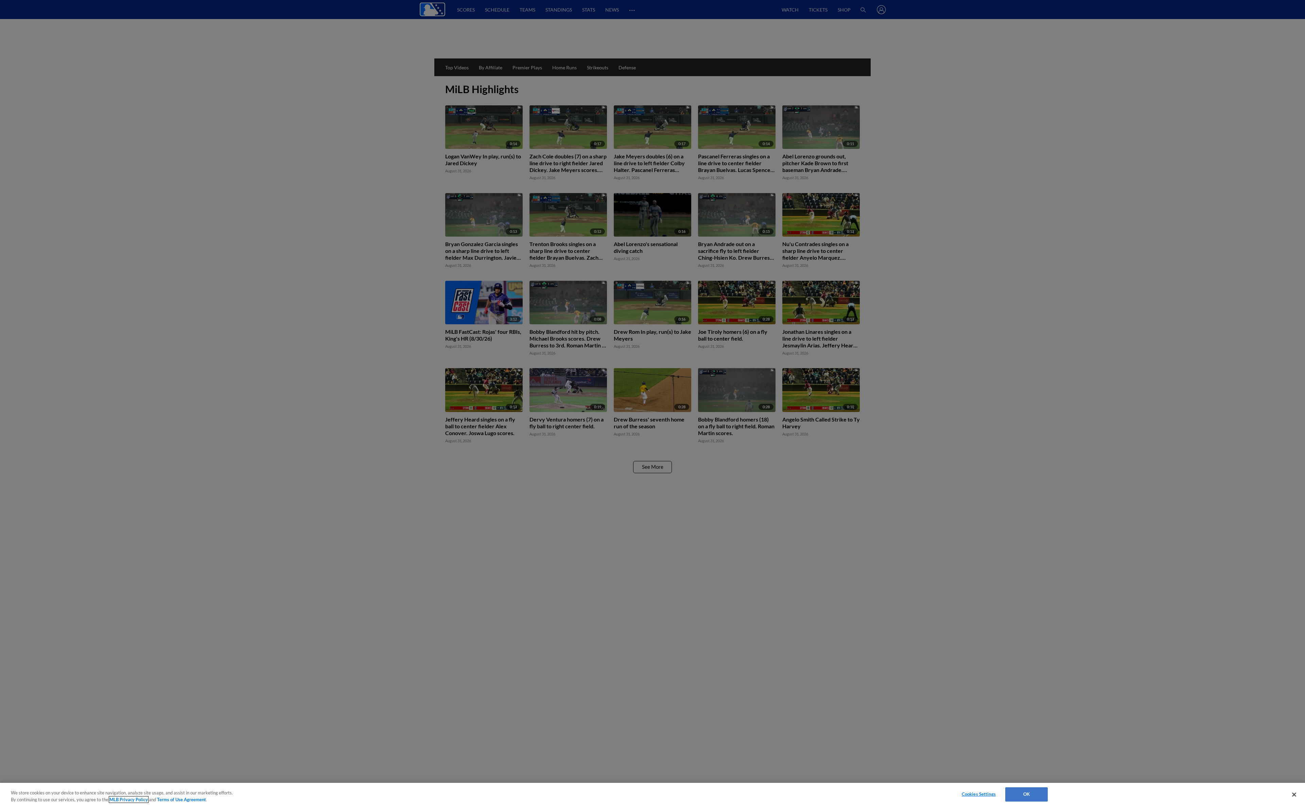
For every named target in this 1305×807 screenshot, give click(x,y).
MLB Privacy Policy (128, 799)
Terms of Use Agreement (181, 799)
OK (1026, 794)
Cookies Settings (979, 794)
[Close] (1294, 794)
